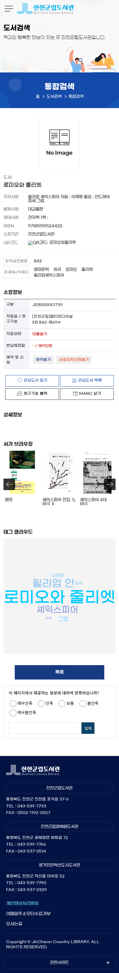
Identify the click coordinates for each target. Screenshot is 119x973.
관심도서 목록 (90, 380)
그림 (62, 619)
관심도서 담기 (35, 380)
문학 (49, 617)
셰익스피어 (57, 609)
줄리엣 (87, 270)
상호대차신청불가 (74, 360)
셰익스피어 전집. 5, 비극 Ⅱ (59, 502)
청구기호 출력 (35, 394)
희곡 (57, 270)
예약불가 (43, 360)
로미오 (71, 270)
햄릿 (8, 500)
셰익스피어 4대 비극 (93, 502)
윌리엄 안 (53, 583)
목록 (59, 672)
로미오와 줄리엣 (59, 597)
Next (110, 484)
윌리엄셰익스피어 (49, 275)
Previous (9, 484)
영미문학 (41, 270)
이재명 (57, 575)
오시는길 (14, 924)
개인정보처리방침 (22, 903)
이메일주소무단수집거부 (28, 913)
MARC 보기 (90, 394)
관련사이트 (59, 963)
